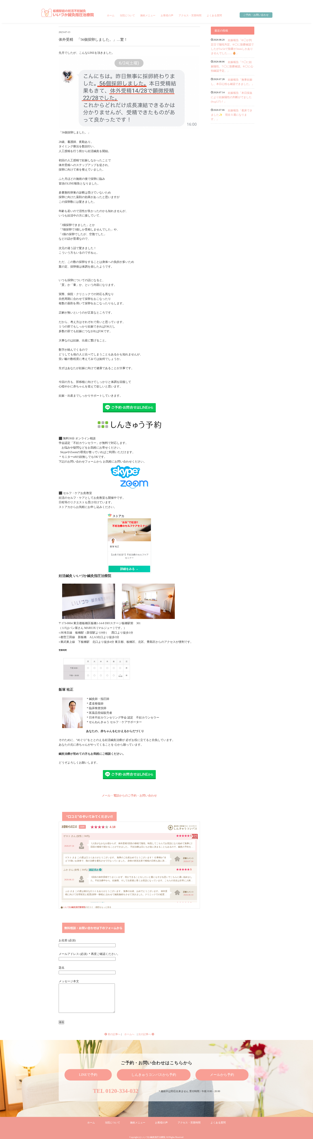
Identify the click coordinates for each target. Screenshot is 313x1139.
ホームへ (129, 1034)
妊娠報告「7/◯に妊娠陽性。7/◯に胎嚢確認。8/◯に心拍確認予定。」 (232, 66)
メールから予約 (222, 1075)
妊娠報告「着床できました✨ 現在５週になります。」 (231, 115)
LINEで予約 (88, 1075)
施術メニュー (147, 15)
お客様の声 (167, 15)
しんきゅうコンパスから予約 (153, 1075)
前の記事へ (113, 1034)
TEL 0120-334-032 (115, 1091)
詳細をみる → (129, 568)
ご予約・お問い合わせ (256, 15)
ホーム (110, 15)
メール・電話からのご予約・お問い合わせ (129, 795)
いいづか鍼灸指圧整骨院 (74, 907)
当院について (127, 15)
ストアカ (118, 516)
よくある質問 (214, 15)
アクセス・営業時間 (190, 15)
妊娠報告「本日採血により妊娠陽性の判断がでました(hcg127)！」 (231, 97)
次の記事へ (145, 1034)
